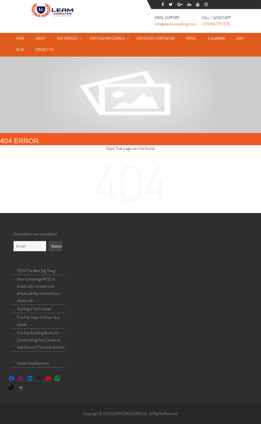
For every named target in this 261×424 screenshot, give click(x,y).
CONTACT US (44, 49)
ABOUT (41, 38)
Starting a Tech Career (34, 308)
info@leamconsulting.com (175, 23)
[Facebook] (163, 4)
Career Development (33, 363)
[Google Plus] (180, 4)
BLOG (20, 49)
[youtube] (197, 4)
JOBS (240, 38)
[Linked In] (189, 4)
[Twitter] (170, 4)
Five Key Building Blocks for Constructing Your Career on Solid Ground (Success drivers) (40, 340)
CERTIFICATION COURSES (107, 38)
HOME (20, 38)
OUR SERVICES (67, 38)
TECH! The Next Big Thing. (36, 270)
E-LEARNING (216, 38)
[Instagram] (206, 4)
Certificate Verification (155, 38)
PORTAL (191, 38)
